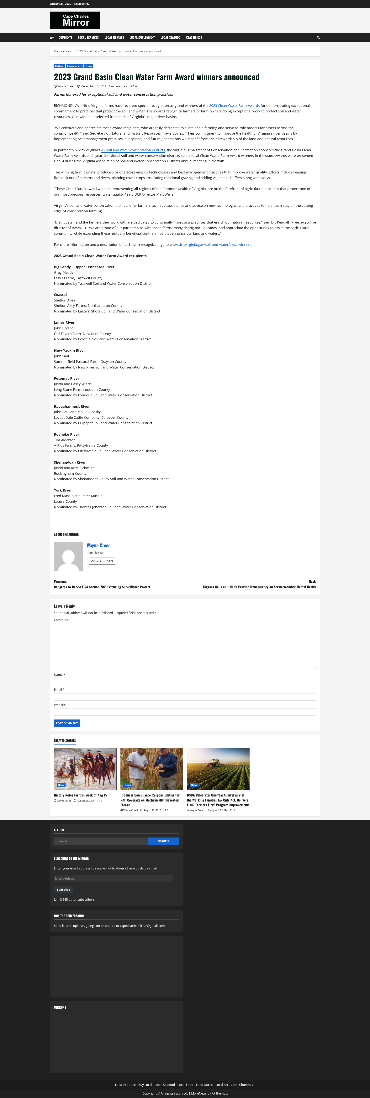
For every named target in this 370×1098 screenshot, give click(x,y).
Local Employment (142, 37)
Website (60, 705)
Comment (62, 620)
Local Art (221, 1085)
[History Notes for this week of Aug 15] (85, 769)
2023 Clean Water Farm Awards (234, 105)
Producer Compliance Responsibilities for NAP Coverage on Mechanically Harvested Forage (150, 799)
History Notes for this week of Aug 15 (80, 794)
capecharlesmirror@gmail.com (142, 926)
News (89, 66)
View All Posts (102, 561)
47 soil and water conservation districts (133, 150)
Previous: (102, 584)
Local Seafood (170, 37)
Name (59, 675)
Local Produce (125, 1085)
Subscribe (63, 889)
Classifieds (194, 37)
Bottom (59, 66)
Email (59, 690)
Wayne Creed (66, 86)
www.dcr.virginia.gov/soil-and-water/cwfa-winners (210, 244)
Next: (259, 584)
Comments (65, 37)
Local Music (204, 1085)
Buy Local (145, 1085)
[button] (52, 37)
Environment (74, 66)
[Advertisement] (116, 967)
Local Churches (242, 1085)
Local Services (88, 37)
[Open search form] (318, 37)
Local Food (185, 1085)
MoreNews (199, 1093)
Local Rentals (114, 37)
